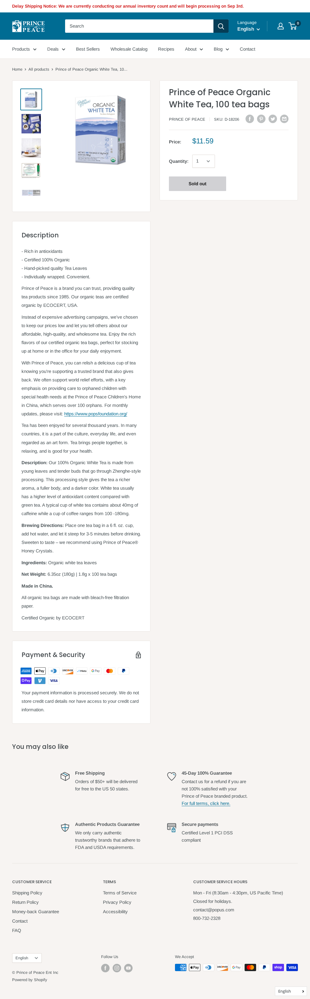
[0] (293, 26)
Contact (247, 49)
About (190, 49)
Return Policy (25, 902)
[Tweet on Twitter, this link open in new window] (273, 118)
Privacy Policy (117, 902)
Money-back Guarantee (35, 911)
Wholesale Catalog (128, 49)
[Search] (221, 26)
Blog (218, 49)
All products (38, 69)
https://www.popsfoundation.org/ (95, 413)
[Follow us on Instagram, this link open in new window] (117, 968)
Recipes (166, 49)
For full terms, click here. (206, 803)
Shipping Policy (27, 892)
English (21, 958)
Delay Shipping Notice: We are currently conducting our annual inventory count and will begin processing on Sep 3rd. (128, 6)
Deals (53, 49)
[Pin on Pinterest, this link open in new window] (261, 118)
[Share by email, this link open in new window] (284, 118)
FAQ (16, 930)
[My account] (281, 26)
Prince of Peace (187, 119)
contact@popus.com (213, 909)
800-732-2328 (206, 918)
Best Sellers (88, 49)
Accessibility (115, 911)
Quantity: (179, 161)
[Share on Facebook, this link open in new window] (250, 118)
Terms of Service (120, 892)
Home (17, 69)
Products (21, 49)
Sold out (197, 183)
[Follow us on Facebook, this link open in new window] (105, 968)
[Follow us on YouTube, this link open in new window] (128, 968)
